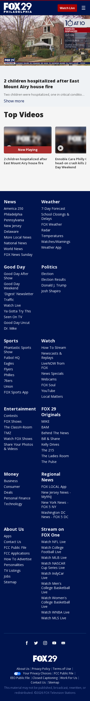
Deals (8, 492)
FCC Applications (17, 553)
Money (11, 474)
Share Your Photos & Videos (18, 446)
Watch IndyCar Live (52, 575)
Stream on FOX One (52, 532)
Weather (50, 201)
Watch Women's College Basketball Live (55, 602)
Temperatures (52, 236)
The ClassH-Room (18, 427)
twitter (36, 643)
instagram (45, 643)
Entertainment (20, 409)
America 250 (13, 208)
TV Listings (12, 570)
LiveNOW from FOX (53, 365)
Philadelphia (13, 214)
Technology (13, 504)
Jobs (7, 576)
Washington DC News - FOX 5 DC (54, 514)
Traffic (9, 299)
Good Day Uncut (17, 322)
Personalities (14, 564)
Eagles (9, 363)
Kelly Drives (50, 444)
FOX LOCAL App (53, 486)
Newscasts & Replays (51, 355)
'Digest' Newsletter (18, 294)
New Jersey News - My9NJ (56, 494)
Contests (11, 415)
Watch (48, 341)
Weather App (51, 247)
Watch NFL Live (53, 541)
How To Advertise (18, 559)
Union (8, 386)
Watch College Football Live (52, 549)
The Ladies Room (55, 456)
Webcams (49, 379)
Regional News (50, 477)
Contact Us (12, 541)
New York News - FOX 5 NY (54, 504)
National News (15, 243)
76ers (8, 380)
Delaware (11, 231)
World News (13, 248)
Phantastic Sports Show (17, 349)
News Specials (52, 373)
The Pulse (49, 461)
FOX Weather (51, 224)
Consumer (12, 486)
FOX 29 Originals (50, 411)
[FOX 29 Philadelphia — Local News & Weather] (18, 7)
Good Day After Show (16, 275)
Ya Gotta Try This (17, 311)
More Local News (17, 237)
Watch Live (67, 8)
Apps (8, 536)
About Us (14, 529)
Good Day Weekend (12, 285)
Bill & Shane (50, 438)
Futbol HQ (12, 357)
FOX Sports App (16, 392)
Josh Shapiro (51, 291)
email (63, 643)
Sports (11, 341)
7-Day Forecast (53, 208)
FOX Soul (48, 385)
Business (11, 481)
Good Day (14, 267)
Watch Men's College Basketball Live (55, 587)
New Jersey (12, 225)
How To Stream (53, 347)
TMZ (7, 433)
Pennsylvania (14, 220)
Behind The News (55, 433)
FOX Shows (13, 421)
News (10, 201)
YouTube (48, 390)
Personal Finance (17, 498)
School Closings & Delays (55, 216)
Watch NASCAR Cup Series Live (53, 565)
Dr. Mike (10, 328)
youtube (54, 643)
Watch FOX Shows (18, 438)
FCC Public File (15, 547)
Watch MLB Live (54, 557)
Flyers (8, 369)
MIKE (45, 421)
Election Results (53, 279)
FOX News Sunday (18, 254)
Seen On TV (13, 317)
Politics (49, 267)
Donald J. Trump (53, 285)
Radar (45, 230)
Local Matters (52, 396)
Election (47, 273)
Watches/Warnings (55, 241)
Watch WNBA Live (55, 612)
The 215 (47, 450)
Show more (14, 101)
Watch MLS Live (53, 618)
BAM (45, 427)
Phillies (9, 375)
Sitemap (10, 582)
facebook (27, 643)
